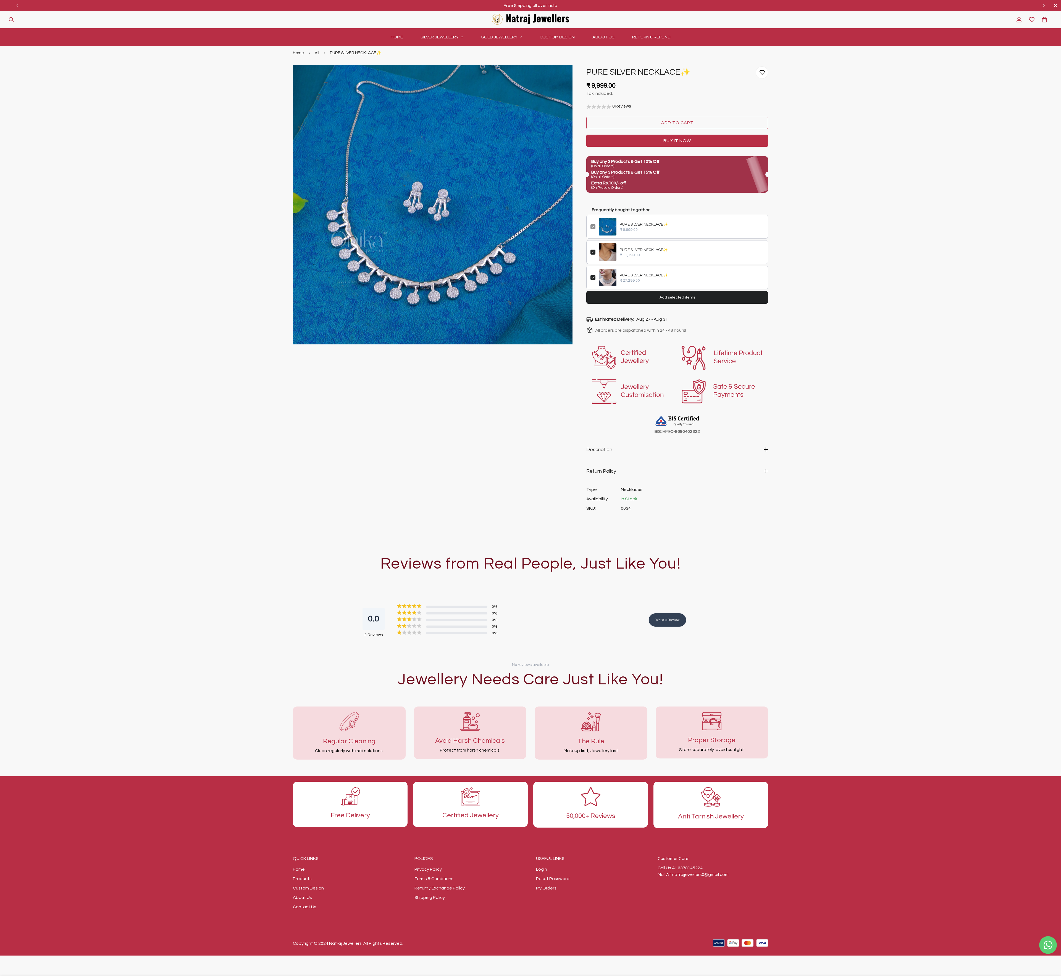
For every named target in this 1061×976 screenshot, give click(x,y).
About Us (603, 37)
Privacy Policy (428, 869)
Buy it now (677, 140)
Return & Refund (651, 37)
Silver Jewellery (440, 37)
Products (302, 878)
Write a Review (667, 620)
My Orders (546, 888)
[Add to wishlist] (762, 72)
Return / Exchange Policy (439, 888)
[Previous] (17, 5)
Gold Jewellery (499, 37)
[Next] (1044, 5)
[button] (1044, 19)
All (317, 53)
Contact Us (304, 907)
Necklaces (631, 489)
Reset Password (552, 878)
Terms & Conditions (433, 878)
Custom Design (557, 37)
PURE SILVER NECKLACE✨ (644, 224)
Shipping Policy (429, 897)
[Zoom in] (561, 76)
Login (541, 869)
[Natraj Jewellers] (530, 19)
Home (397, 37)
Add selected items (677, 297)
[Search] (11, 20)
